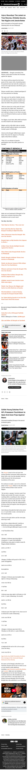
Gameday (8, 735)
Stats (18, 7)
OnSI (6, 7)
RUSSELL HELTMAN (12, 719)
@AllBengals (21, 316)
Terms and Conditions (20, 746)
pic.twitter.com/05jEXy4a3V (14, 525)
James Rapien (4, 28)
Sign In (25, 4)
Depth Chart (22, 7)
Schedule (10, 7)
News (7, 398)
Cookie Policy (19, 744)
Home (2, 7)
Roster (14, 7)
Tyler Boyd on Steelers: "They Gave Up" (12, 225)
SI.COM (2, 1)
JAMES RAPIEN (11, 378)
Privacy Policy (4, 744)
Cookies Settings (19, 748)
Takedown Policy (4, 746)
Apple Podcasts (11, 669)
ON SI (6, 1)
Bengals (6, 472)
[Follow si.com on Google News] (25, 326)
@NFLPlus (4, 525)
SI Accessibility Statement (6, 748)
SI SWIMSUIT (11, 1)
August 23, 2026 (22, 527)
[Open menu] (2, 4)
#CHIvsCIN (14, 523)
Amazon (6, 671)
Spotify (17, 669)
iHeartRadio (22, 669)
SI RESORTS (23, 1)
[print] (10, 392)
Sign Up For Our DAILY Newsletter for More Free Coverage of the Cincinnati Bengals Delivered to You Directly (13, 658)
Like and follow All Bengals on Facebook (13, 320)
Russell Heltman (4, 425)
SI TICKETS (17, 1)
